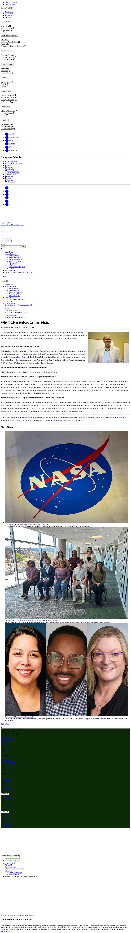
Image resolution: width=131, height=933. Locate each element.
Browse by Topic (10, 254)
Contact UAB (10, 863)
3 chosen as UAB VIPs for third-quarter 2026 (19, 717)
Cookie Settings (12, 860)
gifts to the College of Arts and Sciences (20, 420)
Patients (4, 120)
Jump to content (10, 4)
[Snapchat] (7, 201)
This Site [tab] (8, 239)
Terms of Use (10, 867)
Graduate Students (7, 51)
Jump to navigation (11, 2)
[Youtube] (7, 198)
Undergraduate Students (9, 35)
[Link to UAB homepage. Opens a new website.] (19, 832)
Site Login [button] (8, 871)
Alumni (4, 77)
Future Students (7, 22)
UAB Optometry (7, 129)
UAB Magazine (10, 765)
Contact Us (4, 740)
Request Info (5, 31)
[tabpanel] (65, 246)
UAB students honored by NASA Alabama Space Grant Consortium (27, 524)
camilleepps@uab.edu (61, 420)
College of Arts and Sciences (14, 225)
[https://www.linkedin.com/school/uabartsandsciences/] (5, 749)
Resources (4, 71)
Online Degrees (6, 59)
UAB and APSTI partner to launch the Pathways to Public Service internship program (32, 620)
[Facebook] (7, 188)
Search (3, 244)
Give (6, 781)
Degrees (7, 780)
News (3, 225)
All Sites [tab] (8, 241)
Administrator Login (15, 873)
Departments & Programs (17, 267)
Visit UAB (5, 26)
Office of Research (8, 111)
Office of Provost (7, 95)
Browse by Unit (10, 265)
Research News (10, 767)
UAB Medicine (6, 124)
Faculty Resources (7, 100)
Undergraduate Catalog (9, 42)
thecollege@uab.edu (7, 738)
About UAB (5, 811)
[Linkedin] (7, 204)
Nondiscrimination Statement (10, 855)
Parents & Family (7, 64)
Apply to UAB (6, 28)
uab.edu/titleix (5, 931)
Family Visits (6, 73)
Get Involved (6, 82)
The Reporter (9, 769)
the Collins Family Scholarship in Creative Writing (46, 381)
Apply (7, 778)
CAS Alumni (9, 764)
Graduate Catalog (7, 57)
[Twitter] (7, 191)
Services (4, 69)
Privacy (8, 865)
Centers (11, 268)
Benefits (4, 84)
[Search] (2, 227)
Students (7, 760)
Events (3, 86)
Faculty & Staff (6, 91)
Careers (7, 787)
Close (3, 281)
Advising (4, 40)
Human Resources (7, 98)
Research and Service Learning (12, 46)
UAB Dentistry (6, 127)
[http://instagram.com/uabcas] (5, 746)
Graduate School (7, 55)
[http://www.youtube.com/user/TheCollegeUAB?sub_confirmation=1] (6, 751)
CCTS (3, 115)
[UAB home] (65, 221)
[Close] (11, 8)
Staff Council (6, 102)
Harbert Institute (7, 113)
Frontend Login (14, 874)
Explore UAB (6, 223)
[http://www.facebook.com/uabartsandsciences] (5, 744)
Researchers (6, 106)
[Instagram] (7, 194)
